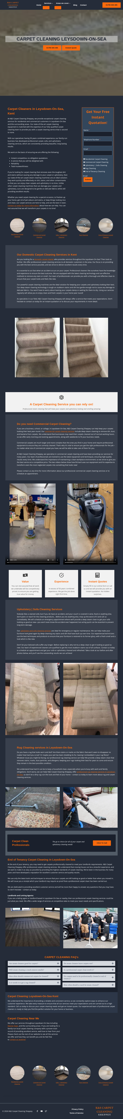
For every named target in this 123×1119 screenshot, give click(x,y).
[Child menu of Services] (46, 7)
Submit (88, 179)
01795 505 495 (111, 5)
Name (87, 130)
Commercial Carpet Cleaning (96, 162)
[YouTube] (42, 1111)
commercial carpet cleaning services (59, 431)
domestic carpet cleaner (44, 259)
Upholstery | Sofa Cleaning (96, 165)
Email (86, 149)
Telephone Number (92, 139)
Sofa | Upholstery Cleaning (61, 236)
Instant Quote (71, 48)
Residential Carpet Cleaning (96, 159)
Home (38, 5)
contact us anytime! (18, 1039)
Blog (75, 5)
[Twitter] (46, 1111)
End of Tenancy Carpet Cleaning (106, 236)
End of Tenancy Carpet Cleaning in (30, 859)
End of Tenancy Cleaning (95, 171)
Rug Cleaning (90, 168)
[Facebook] (37, 1111)
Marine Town (13, 1026)
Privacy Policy (77, 1109)
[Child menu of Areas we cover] (57, 7)
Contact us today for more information (23, 205)
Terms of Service (76, 1113)
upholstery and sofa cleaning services (35, 631)
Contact (83, 5)
